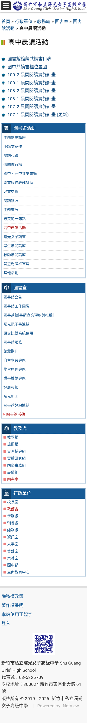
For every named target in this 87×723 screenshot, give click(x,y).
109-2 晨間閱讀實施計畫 (31, 74)
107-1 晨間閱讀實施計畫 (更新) (38, 114)
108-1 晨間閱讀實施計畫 (31, 98)
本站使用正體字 (16, 614)
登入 (5, 623)
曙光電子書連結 (16, 324)
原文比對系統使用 (18, 333)
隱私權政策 (12, 596)
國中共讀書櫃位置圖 (27, 67)
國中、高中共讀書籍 (20, 173)
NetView (71, 705)
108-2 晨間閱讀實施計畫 (31, 90)
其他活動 (10, 273)
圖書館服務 (12, 342)
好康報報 (10, 387)
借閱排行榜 (12, 164)
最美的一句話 (14, 219)
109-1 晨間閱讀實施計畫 (31, 82)
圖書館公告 (12, 297)
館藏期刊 (10, 351)
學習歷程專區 (14, 369)
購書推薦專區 (14, 378)
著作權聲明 (12, 605)
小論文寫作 (12, 146)
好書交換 (10, 191)
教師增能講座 (14, 255)
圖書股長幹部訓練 (18, 182)
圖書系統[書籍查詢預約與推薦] (28, 315)
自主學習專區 (14, 360)
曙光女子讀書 (14, 237)
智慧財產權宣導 (16, 264)
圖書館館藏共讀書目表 (29, 58)
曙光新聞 (10, 396)
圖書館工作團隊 (16, 306)
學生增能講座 (14, 246)
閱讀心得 (10, 155)
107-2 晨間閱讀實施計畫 (31, 106)
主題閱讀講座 (14, 137)
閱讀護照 (10, 200)
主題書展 (10, 209)
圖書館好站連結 (16, 405)
